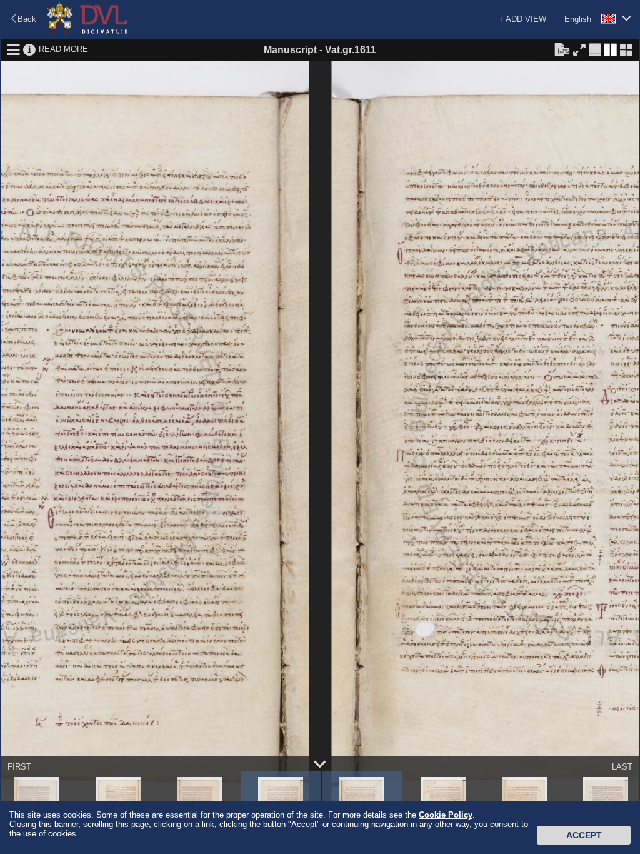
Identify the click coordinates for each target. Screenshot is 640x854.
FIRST (19, 766)
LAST (622, 766)
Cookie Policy (445, 815)
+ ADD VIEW (522, 19)
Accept (584, 835)
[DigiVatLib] (87, 31)
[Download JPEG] (562, 49)
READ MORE (63, 49)
